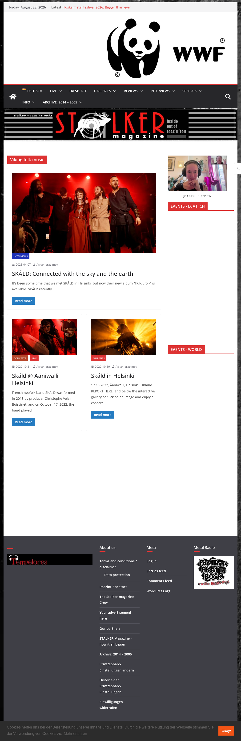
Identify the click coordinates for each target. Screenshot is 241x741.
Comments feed (159, 581)
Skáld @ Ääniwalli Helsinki (35, 379)
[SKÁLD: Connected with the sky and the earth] (84, 213)
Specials (189, 91)
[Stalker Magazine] (13, 96)
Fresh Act (78, 91)
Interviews (160, 91)
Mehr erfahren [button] (75, 734)
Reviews (131, 91)
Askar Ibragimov (47, 265)
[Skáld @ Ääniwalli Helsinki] (44, 337)
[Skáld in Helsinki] (123, 337)
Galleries (102, 91)
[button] (59, 91)
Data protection (117, 574)
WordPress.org (158, 591)
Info (26, 102)
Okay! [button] (226, 731)
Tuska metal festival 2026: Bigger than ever (97, 7)
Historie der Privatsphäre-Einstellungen (110, 686)
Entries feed (156, 571)
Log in (152, 561)
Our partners (110, 628)
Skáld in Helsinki (112, 375)
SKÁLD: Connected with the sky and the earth (72, 273)
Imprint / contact (113, 587)
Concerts (20, 358)
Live (53, 91)
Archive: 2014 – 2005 (60, 102)
